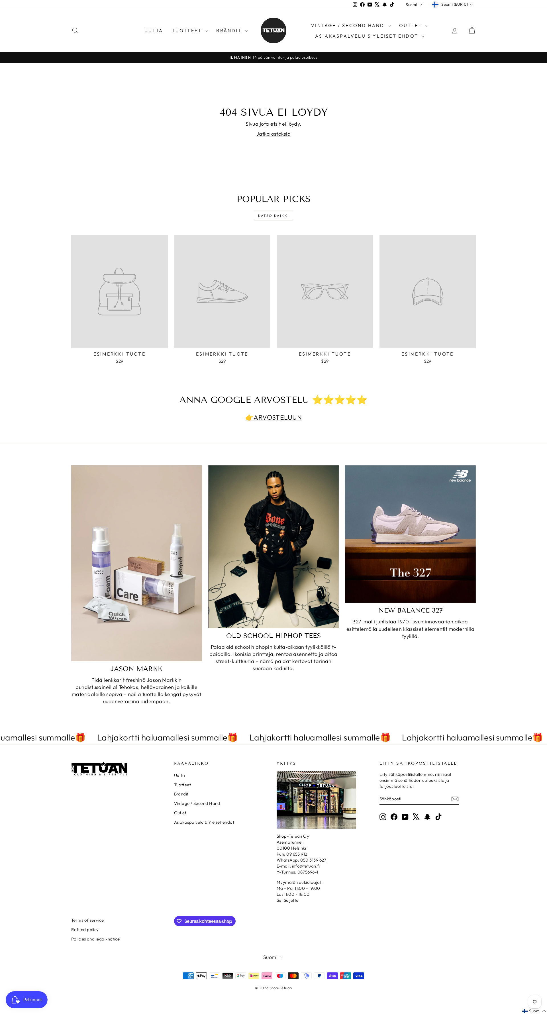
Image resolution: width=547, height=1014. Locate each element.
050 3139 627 (313, 860)
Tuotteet (188, 30)
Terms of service (87, 920)
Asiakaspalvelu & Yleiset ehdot (367, 36)
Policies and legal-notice (95, 939)
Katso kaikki (273, 215)
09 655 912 (296, 854)
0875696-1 (307, 872)
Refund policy (85, 929)
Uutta (153, 30)
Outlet (411, 25)
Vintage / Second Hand (348, 25)
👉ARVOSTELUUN (273, 417)
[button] (534, 1011)
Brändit (230, 30)
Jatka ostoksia (273, 133)
